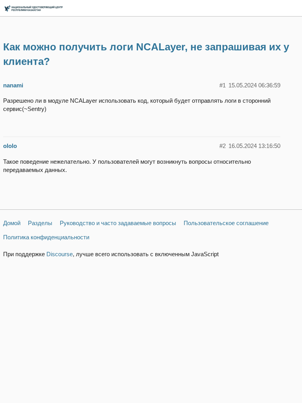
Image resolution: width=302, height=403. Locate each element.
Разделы (40, 223)
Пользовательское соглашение (226, 223)
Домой (11, 223)
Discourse (59, 254)
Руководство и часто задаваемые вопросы (118, 223)
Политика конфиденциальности (46, 237)
